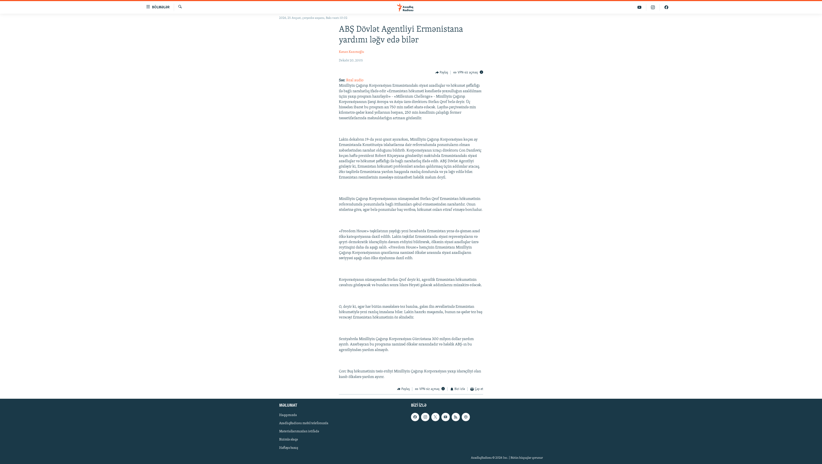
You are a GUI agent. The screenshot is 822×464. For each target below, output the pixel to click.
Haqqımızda (288, 415)
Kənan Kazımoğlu (351, 52)
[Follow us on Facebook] (415, 417)
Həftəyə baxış (288, 448)
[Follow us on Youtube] (445, 417)
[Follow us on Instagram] (425, 417)
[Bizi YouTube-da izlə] (639, 7)
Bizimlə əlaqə (288, 440)
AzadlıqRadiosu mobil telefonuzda (303, 423)
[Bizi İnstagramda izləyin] (653, 7)
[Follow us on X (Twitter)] (435, 417)
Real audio (354, 80)
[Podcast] (466, 417)
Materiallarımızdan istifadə (299, 431)
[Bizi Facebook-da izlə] (666, 7)
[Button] (441, 72)
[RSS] (456, 417)
